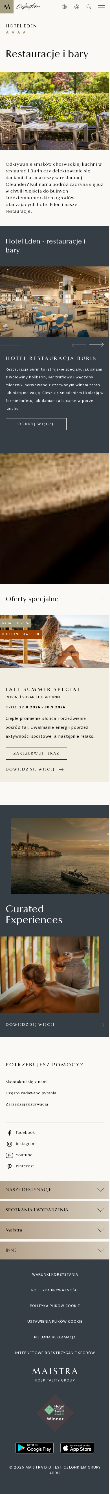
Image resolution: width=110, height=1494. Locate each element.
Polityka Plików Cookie (53, 1303)
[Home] (20, 6)
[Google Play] (33, 1445)
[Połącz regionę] (64, 6)
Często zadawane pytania (31, 1093)
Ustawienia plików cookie (53, 1319)
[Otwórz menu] (101, 6)
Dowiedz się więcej (30, 769)
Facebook (25, 1133)
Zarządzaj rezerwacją (27, 1104)
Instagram (26, 1144)
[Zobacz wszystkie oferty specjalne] (99, 599)
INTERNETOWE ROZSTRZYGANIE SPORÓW (53, 1350)
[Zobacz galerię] (103, 330)
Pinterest (25, 1166)
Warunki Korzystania (53, 1272)
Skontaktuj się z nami (27, 1082)
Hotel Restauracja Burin (52, 358)
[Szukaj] (89, 6)
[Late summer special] (55, 641)
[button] (96, 344)
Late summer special (43, 689)
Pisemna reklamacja (53, 1335)
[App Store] (75, 1445)
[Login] (77, 6)
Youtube (24, 1155)
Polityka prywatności (53, 1287)
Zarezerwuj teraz (36, 753)
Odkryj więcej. (36, 424)
